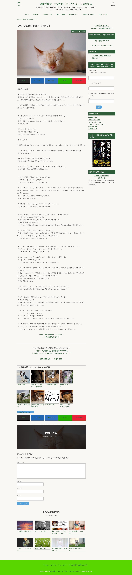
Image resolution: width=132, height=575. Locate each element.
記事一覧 (36, 14)
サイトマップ (48, 565)
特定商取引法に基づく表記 (79, 565)
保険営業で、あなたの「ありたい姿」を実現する (66, 3)
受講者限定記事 (92, 129)
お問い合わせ (103, 14)
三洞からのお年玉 (50, 405)
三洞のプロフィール (89, 14)
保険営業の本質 (92, 117)
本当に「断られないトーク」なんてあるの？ (66, 405)
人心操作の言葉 (21, 384)
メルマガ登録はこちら (50, 337)
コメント (20, 462)
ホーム (27, 14)
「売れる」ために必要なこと (23, 405)
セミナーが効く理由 (94, 119)
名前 (19, 481)
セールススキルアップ (94, 122)
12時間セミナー (47, 14)
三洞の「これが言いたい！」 (25, 412)
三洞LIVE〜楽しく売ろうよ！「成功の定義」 (37, 385)
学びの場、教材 (92, 126)
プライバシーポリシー (61, 565)
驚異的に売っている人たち (66, 385)
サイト (19, 496)
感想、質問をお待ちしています (50, 334)
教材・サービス (73, 14)
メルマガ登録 (61, 14)
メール (20, 488)
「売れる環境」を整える (52, 384)
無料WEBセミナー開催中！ (50, 359)
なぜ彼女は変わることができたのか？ (37, 405)
